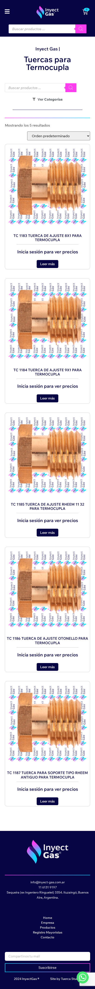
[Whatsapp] (83, 977)
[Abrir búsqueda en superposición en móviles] (48, 28)
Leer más (47, 264)
